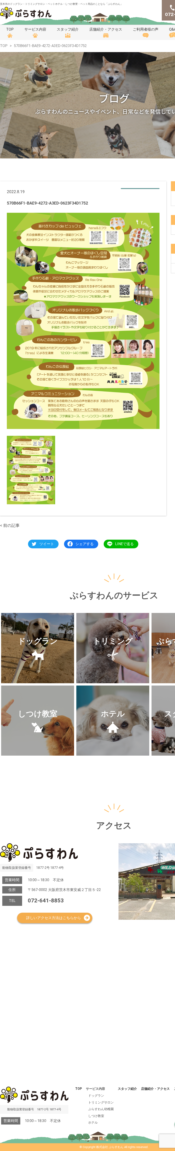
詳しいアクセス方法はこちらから (53, 918)
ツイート (46, 544)
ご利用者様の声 (145, 29)
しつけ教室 (96, 1116)
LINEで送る (124, 544)
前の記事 (11, 525)
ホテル (93, 1122)
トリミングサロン (101, 1102)
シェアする (84, 544)
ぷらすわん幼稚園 (101, 1109)
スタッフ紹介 (68, 29)
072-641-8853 (46, 900)
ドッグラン (96, 1095)
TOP (10, 29)
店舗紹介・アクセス (105, 29)
